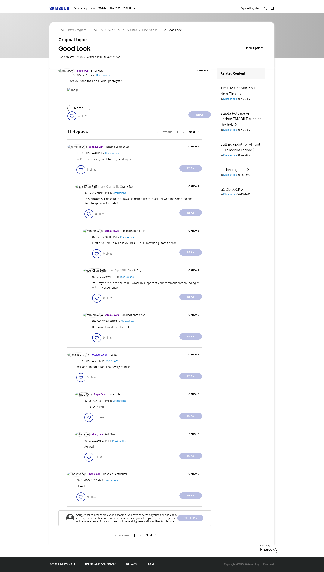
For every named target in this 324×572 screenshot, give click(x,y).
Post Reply (190, 518)
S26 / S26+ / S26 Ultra (122, 8)
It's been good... (233, 169)
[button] (204, 71)
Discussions (149, 30)
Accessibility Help (63, 564)
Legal (150, 564)
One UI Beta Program (72, 30)
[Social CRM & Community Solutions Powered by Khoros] (268, 548)
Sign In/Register (250, 8)
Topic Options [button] (254, 48)
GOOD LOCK (230, 189)
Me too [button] (78, 108)
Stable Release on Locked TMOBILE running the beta (241, 119)
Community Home (84, 8)
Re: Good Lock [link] (172, 30)
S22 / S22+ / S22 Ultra (122, 30)
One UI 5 (97, 30)
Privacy (131, 564)
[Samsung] (59, 8)
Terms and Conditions (101, 564)
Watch (102, 8)
